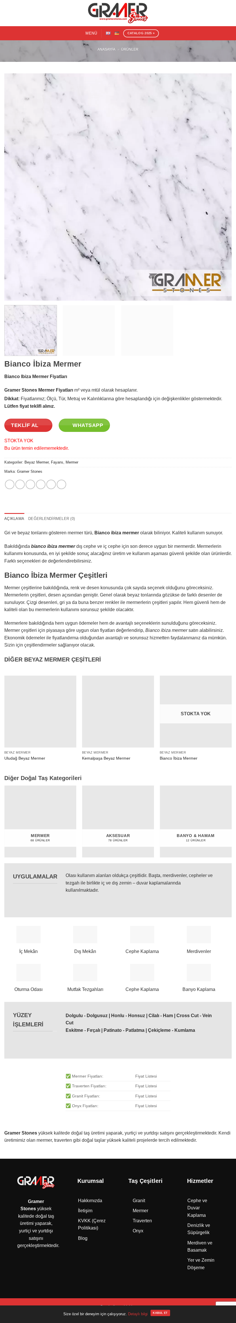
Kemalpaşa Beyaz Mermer (106, 758)
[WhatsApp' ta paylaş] (9, 484)
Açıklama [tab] (14, 518)
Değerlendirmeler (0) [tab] (51, 518)
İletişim (85, 1210)
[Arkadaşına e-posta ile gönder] (40, 484)
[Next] (220, 187)
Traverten (142, 1220)
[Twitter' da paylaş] (30, 484)
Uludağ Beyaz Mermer (24, 758)
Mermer (72, 462)
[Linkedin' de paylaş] (61, 484)
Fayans (57, 462)
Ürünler (129, 49)
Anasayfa (106, 49)
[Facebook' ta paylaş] (20, 484)
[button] (87, 33)
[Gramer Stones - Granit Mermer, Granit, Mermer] (118, 13)
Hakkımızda (90, 1200)
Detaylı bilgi (138, 1314)
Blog (82, 1238)
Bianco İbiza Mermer (178, 758)
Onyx (138, 1230)
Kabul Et (160, 1312)
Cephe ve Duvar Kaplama (197, 1208)
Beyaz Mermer (36, 462)
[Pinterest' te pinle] (51, 484)
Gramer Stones (29, 471)
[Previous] (16, 187)
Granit (139, 1200)
